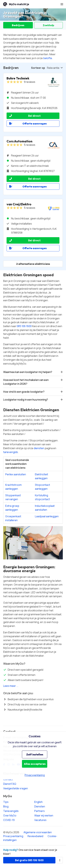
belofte (47, 58)
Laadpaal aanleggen (47, 516)
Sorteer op (38, 68)
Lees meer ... (10, 686)
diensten (39, 448)
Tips (5, 802)
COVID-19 (9, 820)
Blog (5, 806)
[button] (62, 4)
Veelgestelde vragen (15, 788)
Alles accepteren (34, 763)
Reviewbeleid (35, 836)
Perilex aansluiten (15, 474)
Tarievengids (11, 811)
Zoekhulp (48, 25)
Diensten (39, 806)
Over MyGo (9, 815)
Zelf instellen (34, 754)
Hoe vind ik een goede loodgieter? (23, 391)
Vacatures (40, 820)
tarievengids (10, 452)
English (38, 802)
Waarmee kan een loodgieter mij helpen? (27, 372)
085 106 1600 (24, 326)
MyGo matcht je (19, 4)
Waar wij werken (43, 815)
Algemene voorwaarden (38, 832)
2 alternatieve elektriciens (33, 263)
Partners (39, 811)
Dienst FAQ (9, 784)
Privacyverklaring (13, 836)
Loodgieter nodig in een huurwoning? (25, 399)
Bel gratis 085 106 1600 (29, 860)
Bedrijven (18, 25)
